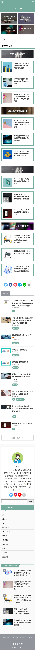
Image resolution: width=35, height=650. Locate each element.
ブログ (4, 536)
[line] (24, 285)
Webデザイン (6, 527)
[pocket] (15, 285)
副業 (3, 548)
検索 (30, 501)
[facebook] (10, 285)
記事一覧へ (16, 438)
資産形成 (5, 557)
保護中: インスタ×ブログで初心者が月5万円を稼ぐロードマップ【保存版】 (22, 585)
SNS (3, 523)
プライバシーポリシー (21, 637)
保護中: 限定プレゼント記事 (22, 423)
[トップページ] (20, 285)
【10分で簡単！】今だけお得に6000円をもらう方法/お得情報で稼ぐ (23, 572)
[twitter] (6, 285)
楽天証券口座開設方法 (20, 362)
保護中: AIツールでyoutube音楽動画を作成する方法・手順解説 (22, 611)
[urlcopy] (29, 285)
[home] (24, 495)
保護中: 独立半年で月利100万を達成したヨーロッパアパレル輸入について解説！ (22, 598)
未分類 (4, 552)
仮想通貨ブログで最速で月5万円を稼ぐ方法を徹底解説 (22, 622)
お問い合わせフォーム (8, 637)
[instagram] (15, 495)
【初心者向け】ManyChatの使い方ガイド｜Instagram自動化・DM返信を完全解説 (22, 303)
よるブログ (17, 8)
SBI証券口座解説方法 (19, 350)
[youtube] (20, 495)
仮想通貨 (5, 540)
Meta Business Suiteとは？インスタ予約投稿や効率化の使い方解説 (22, 408)
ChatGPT (5, 519)
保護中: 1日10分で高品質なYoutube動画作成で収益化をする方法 (22, 376)
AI (3, 515)
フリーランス (6, 531)
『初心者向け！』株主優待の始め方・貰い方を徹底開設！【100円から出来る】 (22, 320)
